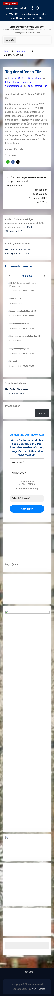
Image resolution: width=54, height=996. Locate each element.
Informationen (12, 82)
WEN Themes (38, 989)
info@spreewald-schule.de (36, 14)
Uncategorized (28, 82)
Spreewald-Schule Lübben (27, 26)
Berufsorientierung (28, 488)
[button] (8, 162)
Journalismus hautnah (16, 8)
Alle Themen (28, 484)
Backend (28, 972)
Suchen (42, 413)
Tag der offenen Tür (36, 86)
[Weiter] (44, 276)
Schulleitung (34, 78)
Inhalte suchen (12, 406)
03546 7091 (14, 14)
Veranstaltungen (13, 86)
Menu (11, 40)
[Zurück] (9, 276)
